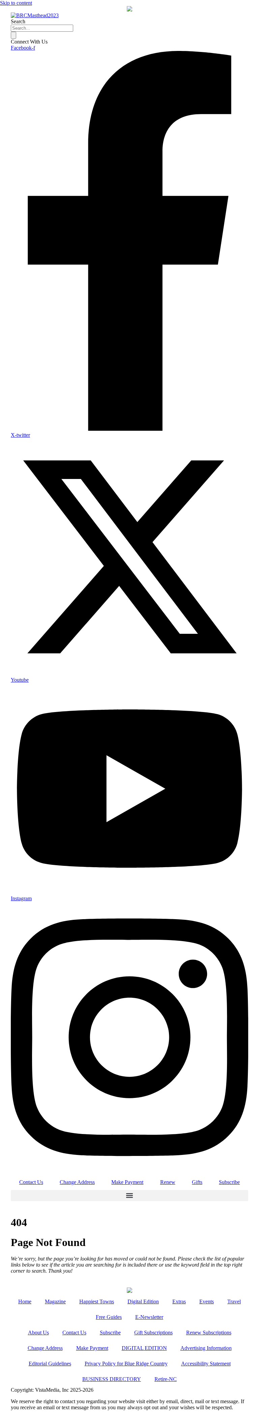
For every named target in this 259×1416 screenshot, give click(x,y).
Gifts (197, 1182)
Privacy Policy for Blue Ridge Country (126, 1363)
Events (206, 1301)
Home (24, 1301)
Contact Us (31, 1182)
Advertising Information (206, 1348)
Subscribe (229, 1182)
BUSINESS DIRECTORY (111, 1379)
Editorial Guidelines (50, 1363)
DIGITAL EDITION (144, 1348)
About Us (38, 1332)
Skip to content (16, 3)
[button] (129, 1195)
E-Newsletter (149, 1317)
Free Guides (109, 1317)
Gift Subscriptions (153, 1332)
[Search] (13, 35)
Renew (167, 1182)
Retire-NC (165, 1379)
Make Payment (127, 1182)
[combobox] (42, 28)
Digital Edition (143, 1301)
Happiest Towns (96, 1301)
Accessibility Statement (206, 1363)
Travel (234, 1301)
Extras (179, 1301)
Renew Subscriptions (208, 1332)
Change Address (77, 1182)
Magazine (55, 1301)
